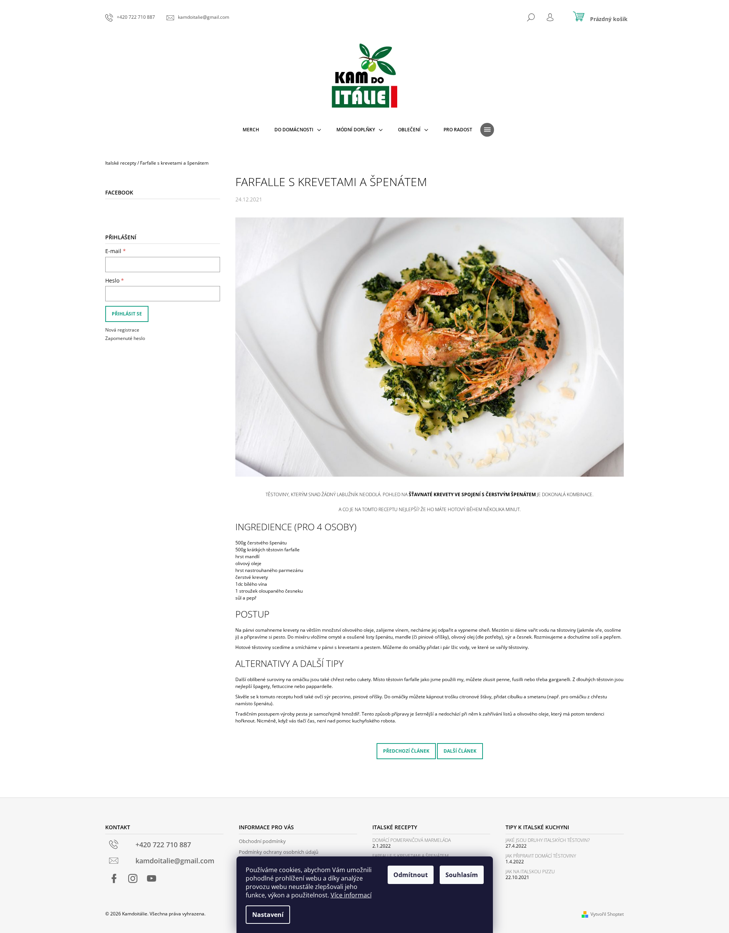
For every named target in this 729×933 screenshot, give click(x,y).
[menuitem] (251, 130)
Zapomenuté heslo (125, 338)
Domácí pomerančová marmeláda (411, 840)
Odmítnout (410, 875)
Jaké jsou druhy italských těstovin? (548, 840)
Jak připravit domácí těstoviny (541, 855)
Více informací (351, 895)
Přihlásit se (127, 313)
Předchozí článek (406, 751)
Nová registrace (122, 330)
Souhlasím (461, 875)
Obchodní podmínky (262, 841)
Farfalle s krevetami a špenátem (410, 855)
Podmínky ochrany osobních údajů (278, 851)
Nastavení (268, 914)
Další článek (460, 751)
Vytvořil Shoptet (607, 914)
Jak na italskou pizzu (530, 871)
